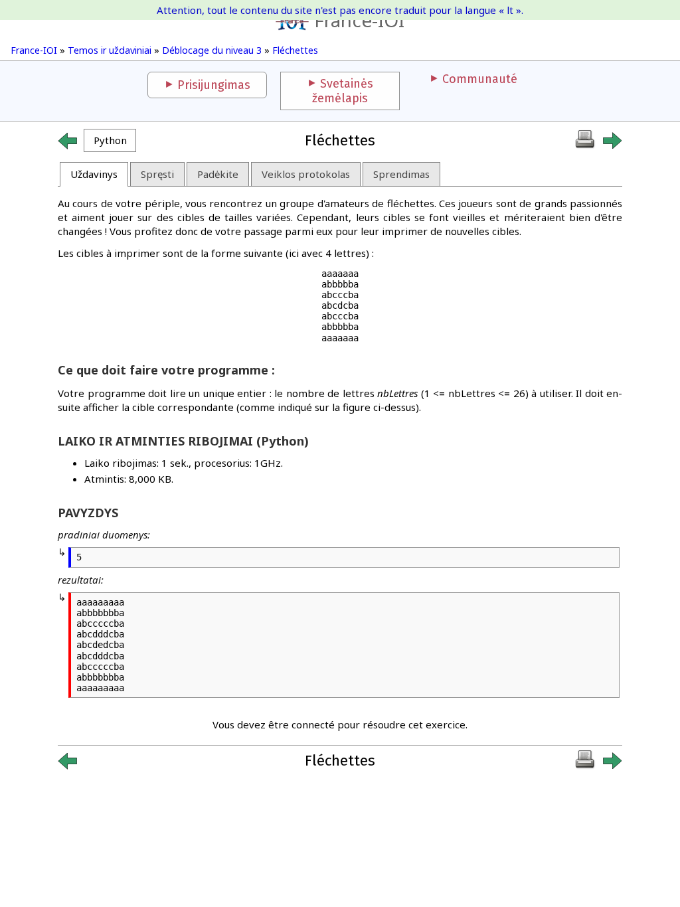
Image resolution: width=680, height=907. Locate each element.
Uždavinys (94, 174)
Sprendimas (401, 174)
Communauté (479, 79)
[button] (110, 140)
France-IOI (359, 20)
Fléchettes (295, 50)
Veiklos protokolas (306, 174)
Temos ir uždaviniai (109, 50)
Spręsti (157, 174)
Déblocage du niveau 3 (212, 50)
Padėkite (217, 174)
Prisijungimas (213, 85)
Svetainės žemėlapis (342, 91)
